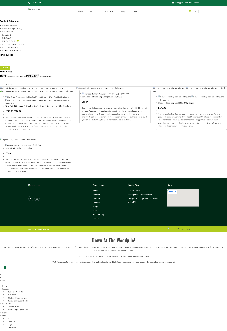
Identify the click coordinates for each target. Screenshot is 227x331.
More (135, 11)
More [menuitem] (4, 316)
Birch (3, 75)
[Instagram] (37, 198)
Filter (5, 68)
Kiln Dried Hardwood (9, 47)
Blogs (123, 11)
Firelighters (16, 76)
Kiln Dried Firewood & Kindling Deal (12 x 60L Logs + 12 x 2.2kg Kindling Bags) (37, 106)
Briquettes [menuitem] (12, 295)
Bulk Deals (109, 11)
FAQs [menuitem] (10, 325)
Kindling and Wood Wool (11, 50)
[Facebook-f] (30, 198)
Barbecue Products (8, 26)
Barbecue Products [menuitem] (15, 292)
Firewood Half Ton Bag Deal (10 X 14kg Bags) (102, 97)
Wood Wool (48, 76)
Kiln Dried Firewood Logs (11, 44)
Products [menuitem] (5, 289)
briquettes (10, 76)
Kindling (42, 76)
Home (80, 11)
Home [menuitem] (4, 286)
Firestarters (23, 76)
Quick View (69, 91)
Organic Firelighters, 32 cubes (18, 148)
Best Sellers (6, 32)
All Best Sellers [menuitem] (13, 307)
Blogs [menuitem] (4, 313)
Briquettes (5, 35)
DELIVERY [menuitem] (11, 319)
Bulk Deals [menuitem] (6, 304)
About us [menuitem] (11, 322)
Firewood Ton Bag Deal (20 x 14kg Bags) (176, 103)
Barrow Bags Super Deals (11, 29)
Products (94, 11)
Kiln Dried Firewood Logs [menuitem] (17, 298)
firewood (32, 76)
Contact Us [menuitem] (12, 327)
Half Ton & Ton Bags (9, 41)
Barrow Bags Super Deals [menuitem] (18, 301)
